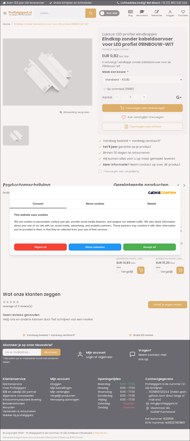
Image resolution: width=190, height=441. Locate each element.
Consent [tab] (38, 203)
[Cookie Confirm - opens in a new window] (162, 192)
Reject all (40, 247)
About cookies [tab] (95, 203)
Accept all (149, 247)
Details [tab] (152, 203)
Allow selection (95, 247)
